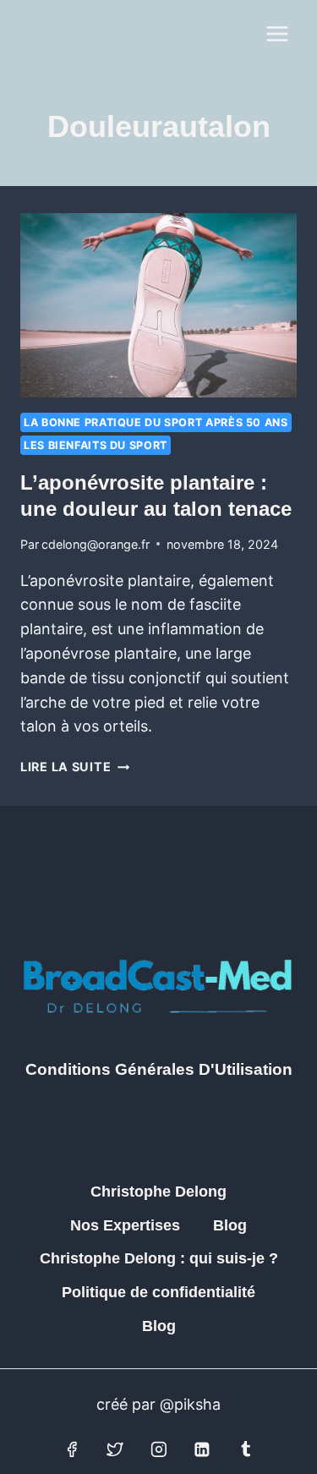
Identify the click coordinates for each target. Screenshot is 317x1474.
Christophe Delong (158, 1191)
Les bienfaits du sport (95, 445)
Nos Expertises (125, 1225)
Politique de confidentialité (158, 1292)
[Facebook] (72, 1449)
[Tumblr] (246, 1449)
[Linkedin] (202, 1449)
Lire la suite (74, 766)
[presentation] (158, 305)
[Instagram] (159, 1449)
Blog (230, 1225)
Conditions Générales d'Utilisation (158, 1069)
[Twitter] (115, 1449)
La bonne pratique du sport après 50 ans (156, 422)
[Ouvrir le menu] (277, 33)
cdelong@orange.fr (95, 544)
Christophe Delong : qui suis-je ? (159, 1258)
